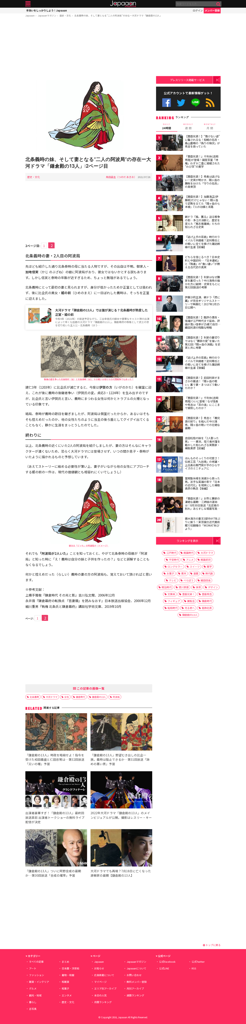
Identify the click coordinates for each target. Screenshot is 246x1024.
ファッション (36, 975)
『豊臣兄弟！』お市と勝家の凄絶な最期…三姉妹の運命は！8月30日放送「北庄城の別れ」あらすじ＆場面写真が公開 (202, 505)
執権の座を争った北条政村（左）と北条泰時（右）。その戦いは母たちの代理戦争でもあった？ (89, 379)
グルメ (33, 988)
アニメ (190, 559)
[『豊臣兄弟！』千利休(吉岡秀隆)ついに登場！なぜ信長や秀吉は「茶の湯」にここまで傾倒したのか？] (169, 405)
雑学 (209, 566)
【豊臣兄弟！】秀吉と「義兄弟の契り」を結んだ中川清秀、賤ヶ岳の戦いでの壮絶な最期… (202, 423)
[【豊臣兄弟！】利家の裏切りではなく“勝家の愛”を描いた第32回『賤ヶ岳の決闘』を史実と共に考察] (169, 344)
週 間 (188, 126)
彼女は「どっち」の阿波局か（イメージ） (89, 545)
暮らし (33, 1002)
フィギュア (174, 601)
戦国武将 (206, 559)
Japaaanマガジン (47, 15)
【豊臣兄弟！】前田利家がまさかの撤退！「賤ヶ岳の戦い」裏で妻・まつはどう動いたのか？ (202, 383)
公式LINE (196, 102)
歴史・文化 (65, 15)
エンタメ (67, 995)
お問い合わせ (134, 975)
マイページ (100, 982)
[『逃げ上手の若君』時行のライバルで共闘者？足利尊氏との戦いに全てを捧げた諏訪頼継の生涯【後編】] (169, 364)
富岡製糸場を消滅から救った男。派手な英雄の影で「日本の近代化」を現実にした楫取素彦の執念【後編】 (202, 483)
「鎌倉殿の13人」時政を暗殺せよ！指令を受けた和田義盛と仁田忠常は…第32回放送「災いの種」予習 (54, 759)
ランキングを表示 (187, 541)
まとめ (65, 961)
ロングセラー (175, 566)
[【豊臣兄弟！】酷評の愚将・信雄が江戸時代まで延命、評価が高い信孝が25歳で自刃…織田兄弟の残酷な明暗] (169, 324)
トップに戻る (213, 945)
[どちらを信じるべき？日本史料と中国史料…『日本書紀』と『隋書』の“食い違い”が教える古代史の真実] (169, 264)
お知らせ (99, 968)
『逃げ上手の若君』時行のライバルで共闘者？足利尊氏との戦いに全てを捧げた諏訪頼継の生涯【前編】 (202, 242)
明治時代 (167, 587)
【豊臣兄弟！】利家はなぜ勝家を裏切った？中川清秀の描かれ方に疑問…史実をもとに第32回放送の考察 (202, 282)
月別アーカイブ (135, 988)
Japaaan (123, 4)
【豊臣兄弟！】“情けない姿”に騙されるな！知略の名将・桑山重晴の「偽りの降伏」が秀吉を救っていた (202, 141)
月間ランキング (103, 1002)
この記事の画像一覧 (90, 688)
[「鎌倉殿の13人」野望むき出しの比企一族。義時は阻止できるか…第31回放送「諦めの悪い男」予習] (121, 732)
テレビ (172, 580)
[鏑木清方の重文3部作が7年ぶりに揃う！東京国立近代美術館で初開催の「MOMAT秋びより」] (169, 525)
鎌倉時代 (80, 696)
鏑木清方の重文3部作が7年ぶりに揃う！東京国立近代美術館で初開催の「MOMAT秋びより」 (202, 523)
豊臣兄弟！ (188, 594)
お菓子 (170, 573)
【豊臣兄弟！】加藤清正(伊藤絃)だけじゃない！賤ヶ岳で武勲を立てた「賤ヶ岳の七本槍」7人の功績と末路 (202, 201)
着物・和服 (68, 975)
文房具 (171, 594)
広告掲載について (104, 975)
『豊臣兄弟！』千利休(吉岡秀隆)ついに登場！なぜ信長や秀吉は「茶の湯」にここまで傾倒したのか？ (202, 403)
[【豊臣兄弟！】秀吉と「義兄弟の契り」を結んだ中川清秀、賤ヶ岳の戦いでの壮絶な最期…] (169, 425)
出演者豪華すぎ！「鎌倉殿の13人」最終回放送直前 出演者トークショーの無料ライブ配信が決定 (55, 817)
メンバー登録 (212, 10)
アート (32, 968)
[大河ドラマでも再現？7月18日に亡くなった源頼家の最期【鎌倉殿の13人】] (121, 848)
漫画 (195, 573)
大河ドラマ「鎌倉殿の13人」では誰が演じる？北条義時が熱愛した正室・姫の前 (101, 312)
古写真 (33, 1009)
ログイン (198, 10)
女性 (66, 696)
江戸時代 (171, 553)
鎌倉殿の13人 (99, 696)
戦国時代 (189, 553)
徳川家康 (184, 587)
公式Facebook (167, 102)
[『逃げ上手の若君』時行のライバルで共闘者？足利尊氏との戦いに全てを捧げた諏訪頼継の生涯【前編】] (169, 244)
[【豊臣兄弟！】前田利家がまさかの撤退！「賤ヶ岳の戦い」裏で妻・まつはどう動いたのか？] (169, 384)
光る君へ (190, 608)
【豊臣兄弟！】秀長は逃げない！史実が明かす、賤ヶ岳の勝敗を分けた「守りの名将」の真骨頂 (202, 181)
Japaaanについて (136, 968)
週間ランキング (135, 995)
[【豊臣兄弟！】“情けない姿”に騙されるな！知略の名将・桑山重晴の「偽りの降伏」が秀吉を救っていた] (169, 143)
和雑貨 (65, 982)
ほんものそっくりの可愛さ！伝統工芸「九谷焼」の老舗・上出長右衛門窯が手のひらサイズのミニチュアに (202, 463)
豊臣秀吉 (207, 594)
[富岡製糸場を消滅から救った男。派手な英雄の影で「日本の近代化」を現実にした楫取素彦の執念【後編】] (169, 485)
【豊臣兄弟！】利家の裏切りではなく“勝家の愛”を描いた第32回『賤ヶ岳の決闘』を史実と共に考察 (202, 342)
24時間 (166, 126)
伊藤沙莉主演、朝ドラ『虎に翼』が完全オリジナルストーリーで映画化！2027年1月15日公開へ (202, 302)
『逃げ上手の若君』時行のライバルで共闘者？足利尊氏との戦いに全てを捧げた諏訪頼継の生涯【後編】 (202, 362)
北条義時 (34, 696)
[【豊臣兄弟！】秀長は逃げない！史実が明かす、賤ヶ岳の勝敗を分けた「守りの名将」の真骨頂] (169, 183)
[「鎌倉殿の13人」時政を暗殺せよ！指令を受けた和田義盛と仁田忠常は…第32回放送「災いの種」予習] (56, 732)
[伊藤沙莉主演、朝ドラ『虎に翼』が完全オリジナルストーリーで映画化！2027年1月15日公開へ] (169, 304)
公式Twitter (181, 102)
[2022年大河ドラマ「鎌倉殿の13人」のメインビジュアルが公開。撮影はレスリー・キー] (121, 790)
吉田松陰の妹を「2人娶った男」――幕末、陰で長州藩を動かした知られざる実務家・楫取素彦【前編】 (202, 443)
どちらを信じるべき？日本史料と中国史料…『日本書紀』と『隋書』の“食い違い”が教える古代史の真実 (202, 262)
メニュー (28, 4)
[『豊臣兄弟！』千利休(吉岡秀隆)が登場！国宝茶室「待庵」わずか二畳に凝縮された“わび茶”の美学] (169, 163)
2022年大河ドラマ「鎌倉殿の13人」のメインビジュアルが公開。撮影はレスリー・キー (121, 815)
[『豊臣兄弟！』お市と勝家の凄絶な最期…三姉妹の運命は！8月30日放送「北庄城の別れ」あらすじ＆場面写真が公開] (169, 505)
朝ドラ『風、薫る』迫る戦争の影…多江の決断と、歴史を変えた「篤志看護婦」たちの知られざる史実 (202, 222)
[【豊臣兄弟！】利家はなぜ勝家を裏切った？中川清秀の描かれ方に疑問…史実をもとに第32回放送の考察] (169, 284)
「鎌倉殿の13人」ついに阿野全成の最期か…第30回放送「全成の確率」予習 (53, 873)
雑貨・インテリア (39, 982)
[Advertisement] (88, 49)
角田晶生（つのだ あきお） (121, 177)
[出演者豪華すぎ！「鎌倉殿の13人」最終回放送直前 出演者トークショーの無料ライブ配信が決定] (56, 790)
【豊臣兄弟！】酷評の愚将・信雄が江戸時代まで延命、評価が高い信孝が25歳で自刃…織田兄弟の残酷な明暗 (202, 322)
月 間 (210, 126)
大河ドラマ (51, 696)
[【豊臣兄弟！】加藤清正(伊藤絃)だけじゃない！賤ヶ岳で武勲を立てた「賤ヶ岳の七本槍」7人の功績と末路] (169, 203)
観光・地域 (35, 995)
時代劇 (209, 573)
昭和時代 (173, 608)
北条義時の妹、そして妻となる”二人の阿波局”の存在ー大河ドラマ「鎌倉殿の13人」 (118, 15)
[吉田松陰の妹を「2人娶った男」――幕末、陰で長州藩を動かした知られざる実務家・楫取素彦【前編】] (169, 445)
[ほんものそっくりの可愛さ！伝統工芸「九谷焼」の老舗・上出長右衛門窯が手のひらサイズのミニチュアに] (169, 465)
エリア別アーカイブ (105, 988)
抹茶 (198, 587)
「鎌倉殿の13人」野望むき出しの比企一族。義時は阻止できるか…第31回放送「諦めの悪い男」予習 (120, 759)
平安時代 (174, 559)
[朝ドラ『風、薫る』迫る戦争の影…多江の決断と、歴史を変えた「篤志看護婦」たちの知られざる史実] (169, 223)
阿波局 (116, 696)
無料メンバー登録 (137, 982)
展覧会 (191, 601)
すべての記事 (36, 961)
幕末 (183, 573)
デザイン (213, 587)
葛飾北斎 (207, 608)
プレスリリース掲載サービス (187, 80)
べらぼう (189, 580)
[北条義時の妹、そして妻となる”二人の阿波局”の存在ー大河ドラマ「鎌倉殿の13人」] (88, 116)
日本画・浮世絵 (70, 968)
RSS (210, 102)
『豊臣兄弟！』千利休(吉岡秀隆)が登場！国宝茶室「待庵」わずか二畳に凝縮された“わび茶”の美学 (202, 161)
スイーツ (195, 566)
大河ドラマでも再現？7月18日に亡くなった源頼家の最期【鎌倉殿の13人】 (121, 873)
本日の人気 (100, 995)
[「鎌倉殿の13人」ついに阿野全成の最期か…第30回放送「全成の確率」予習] (56, 848)
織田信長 (206, 580)
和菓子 (65, 988)
